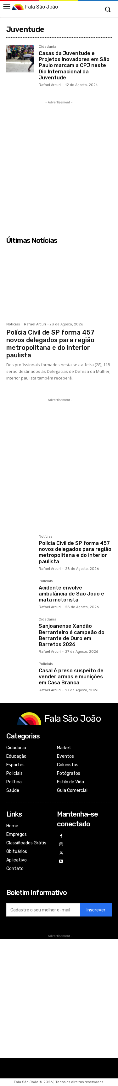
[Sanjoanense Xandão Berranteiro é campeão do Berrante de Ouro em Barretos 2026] (20, 631)
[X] (61, 853)
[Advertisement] (59, 165)
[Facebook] (61, 836)
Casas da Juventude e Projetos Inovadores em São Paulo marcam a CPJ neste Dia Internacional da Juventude (74, 65)
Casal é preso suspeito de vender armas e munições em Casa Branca (71, 677)
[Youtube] (61, 861)
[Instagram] (61, 845)
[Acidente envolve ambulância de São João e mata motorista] (20, 593)
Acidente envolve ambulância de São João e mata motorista (71, 594)
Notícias (13, 324)
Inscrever (96, 910)
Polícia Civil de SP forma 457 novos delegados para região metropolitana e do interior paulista (50, 344)
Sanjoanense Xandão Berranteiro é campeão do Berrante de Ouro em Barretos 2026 (71, 635)
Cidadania (47, 47)
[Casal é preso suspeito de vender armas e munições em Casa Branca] (20, 676)
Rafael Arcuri (50, 85)
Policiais (46, 581)
